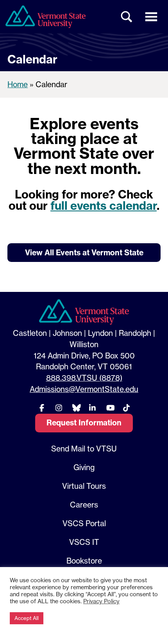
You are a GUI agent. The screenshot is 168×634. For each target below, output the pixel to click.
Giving (84, 467)
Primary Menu (151, 16)
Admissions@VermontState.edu (84, 389)
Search (127, 16)
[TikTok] (126, 407)
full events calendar (103, 205)
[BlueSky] (75, 407)
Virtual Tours (84, 486)
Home (17, 84)
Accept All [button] (26, 618)
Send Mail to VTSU (84, 448)
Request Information (84, 422)
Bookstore (84, 561)
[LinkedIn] (92, 407)
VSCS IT (84, 542)
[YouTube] (109, 407)
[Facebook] (41, 407)
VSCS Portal (84, 523)
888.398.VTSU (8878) (84, 378)
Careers (84, 504)
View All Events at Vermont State (84, 252)
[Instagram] (58, 407)
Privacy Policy (101, 601)
